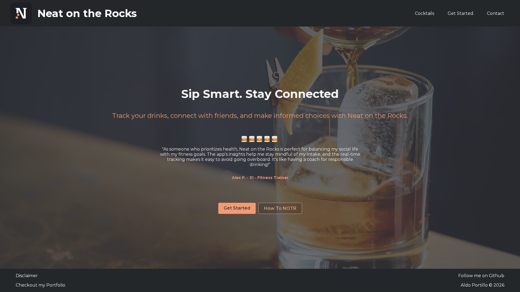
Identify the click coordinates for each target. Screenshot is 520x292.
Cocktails (424, 13)
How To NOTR (280, 208)
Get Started (460, 13)
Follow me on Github (481, 275)
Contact (495, 13)
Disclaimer (27, 275)
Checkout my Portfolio (40, 285)
